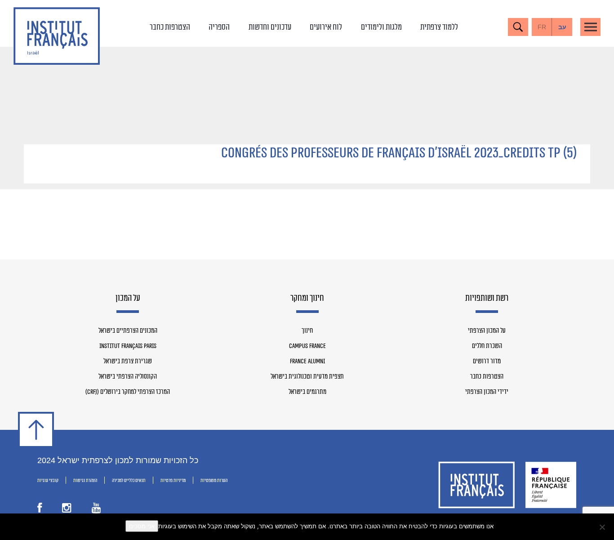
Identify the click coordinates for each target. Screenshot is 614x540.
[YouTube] (96, 509)
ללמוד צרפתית (439, 26)
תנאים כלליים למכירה (129, 480)
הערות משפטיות (213, 480)
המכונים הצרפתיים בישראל (127, 331)
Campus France (307, 346)
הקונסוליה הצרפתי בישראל (127, 376)
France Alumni (307, 361)
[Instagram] (66, 509)
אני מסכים (142, 526)
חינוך (307, 331)
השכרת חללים (487, 346)
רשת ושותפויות (486, 298)
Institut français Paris (127, 346)
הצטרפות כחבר (170, 26)
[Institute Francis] (56, 36)
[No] (602, 526)
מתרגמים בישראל (307, 392)
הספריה (219, 26)
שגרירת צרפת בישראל (127, 361)
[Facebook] (39, 509)
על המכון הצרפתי (487, 331)
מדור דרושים (487, 361)
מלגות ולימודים (381, 26)
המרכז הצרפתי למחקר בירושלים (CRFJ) (127, 392)
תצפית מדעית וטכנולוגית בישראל (307, 376)
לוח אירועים (326, 26)
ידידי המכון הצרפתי (486, 392)
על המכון (128, 298)
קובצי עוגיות (47, 480)
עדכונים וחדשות (270, 26)
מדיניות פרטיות (173, 480)
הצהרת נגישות (85, 480)
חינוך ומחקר (307, 298)
